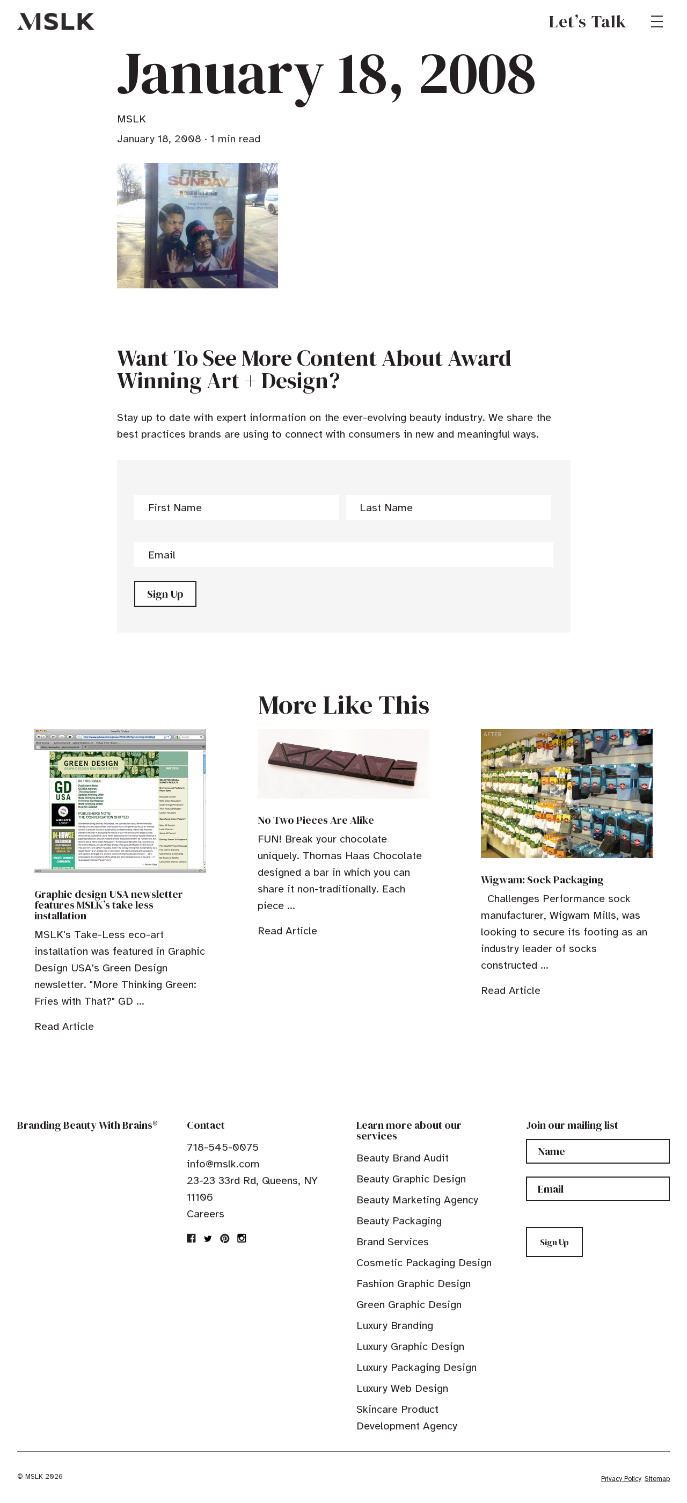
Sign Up (165, 593)
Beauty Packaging (399, 1221)
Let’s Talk (588, 21)
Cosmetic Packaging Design (424, 1262)
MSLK (55, 21)
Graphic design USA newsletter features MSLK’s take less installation (108, 905)
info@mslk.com (223, 1164)
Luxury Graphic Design (410, 1346)
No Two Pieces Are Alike (316, 819)
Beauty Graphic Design (411, 1179)
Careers (205, 1214)
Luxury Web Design (402, 1388)
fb (191, 1238)
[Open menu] (657, 21)
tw (208, 1238)
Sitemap (657, 1479)
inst (241, 1238)
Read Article (64, 1026)
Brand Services (392, 1241)
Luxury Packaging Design (416, 1367)
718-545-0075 (223, 1147)
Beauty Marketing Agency (417, 1200)
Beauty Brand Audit (402, 1158)
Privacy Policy (621, 1479)
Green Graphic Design (409, 1304)
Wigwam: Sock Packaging (542, 879)
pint (225, 1238)
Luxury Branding (394, 1325)
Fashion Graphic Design (413, 1283)
